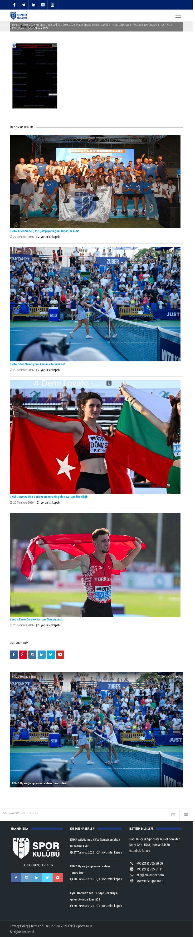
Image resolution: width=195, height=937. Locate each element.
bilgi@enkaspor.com (150, 875)
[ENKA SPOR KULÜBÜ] (19, 16)
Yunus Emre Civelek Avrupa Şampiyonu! (36, 619)
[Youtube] (60, 655)
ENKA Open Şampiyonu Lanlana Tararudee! (37, 364)
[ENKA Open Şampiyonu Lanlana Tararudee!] (95, 304)
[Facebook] (14, 655)
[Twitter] (51, 655)
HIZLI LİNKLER (120, 24)
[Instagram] (32, 655)
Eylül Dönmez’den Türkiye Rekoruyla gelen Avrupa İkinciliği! (49, 497)
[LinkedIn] (42, 655)
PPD (54, 926)
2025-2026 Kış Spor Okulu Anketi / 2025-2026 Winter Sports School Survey (65, 24)
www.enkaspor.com (149, 881)
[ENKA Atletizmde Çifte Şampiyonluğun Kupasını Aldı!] (95, 181)
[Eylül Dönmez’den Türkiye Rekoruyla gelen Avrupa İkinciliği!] (95, 437)
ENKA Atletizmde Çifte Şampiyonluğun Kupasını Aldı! (44, 231)
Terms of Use (40, 926)
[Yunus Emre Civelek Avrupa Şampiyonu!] (95, 565)
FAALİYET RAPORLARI (144, 24)
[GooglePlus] (23, 655)
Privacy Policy (19, 926)
